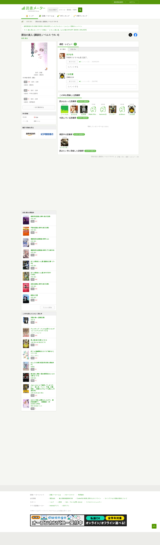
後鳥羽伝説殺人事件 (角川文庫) (40, 216)
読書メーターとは (55, 494)
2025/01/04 (95, 61)
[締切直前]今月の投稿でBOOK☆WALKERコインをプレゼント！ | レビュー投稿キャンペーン (53, 26)
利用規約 (81, 494)
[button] (80, 10)
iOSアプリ (66, 505)
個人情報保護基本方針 (66, 498)
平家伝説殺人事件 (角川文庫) (40, 228)
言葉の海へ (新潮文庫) (38, 317)
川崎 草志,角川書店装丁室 (38, 342)
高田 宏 (33, 319)
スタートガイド (69, 494)
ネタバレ (73, 49)
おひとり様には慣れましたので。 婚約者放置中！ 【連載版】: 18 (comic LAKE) (42, 401)
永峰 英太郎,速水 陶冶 (37, 393)
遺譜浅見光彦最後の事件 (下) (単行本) (42, 250)
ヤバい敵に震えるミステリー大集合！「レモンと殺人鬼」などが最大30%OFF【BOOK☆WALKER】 (55, 30)
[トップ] (22, 22)
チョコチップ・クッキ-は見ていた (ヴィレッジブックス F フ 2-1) (42, 330)
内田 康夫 (29, 21)
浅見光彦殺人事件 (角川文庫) (40, 284)
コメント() (85, 61)
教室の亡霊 (34, 295)
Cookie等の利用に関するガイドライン (89, 498)
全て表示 (63, 49)
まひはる (69, 54)
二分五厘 (69, 74)
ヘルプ (52, 502)
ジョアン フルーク (36, 333)
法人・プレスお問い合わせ (73, 502)
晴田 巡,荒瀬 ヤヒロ (36, 406)
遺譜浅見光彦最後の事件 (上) (40, 239)
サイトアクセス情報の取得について (116, 498)
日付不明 (94, 81)
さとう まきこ (35, 355)
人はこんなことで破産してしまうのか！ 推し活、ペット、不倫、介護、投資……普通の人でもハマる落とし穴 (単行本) (43, 387)
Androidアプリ (54, 505)
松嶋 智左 (33, 378)
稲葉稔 (33, 366)
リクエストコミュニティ (94, 502)
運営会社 (52, 498)
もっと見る (48, 307)
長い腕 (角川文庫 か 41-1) (39, 340)
